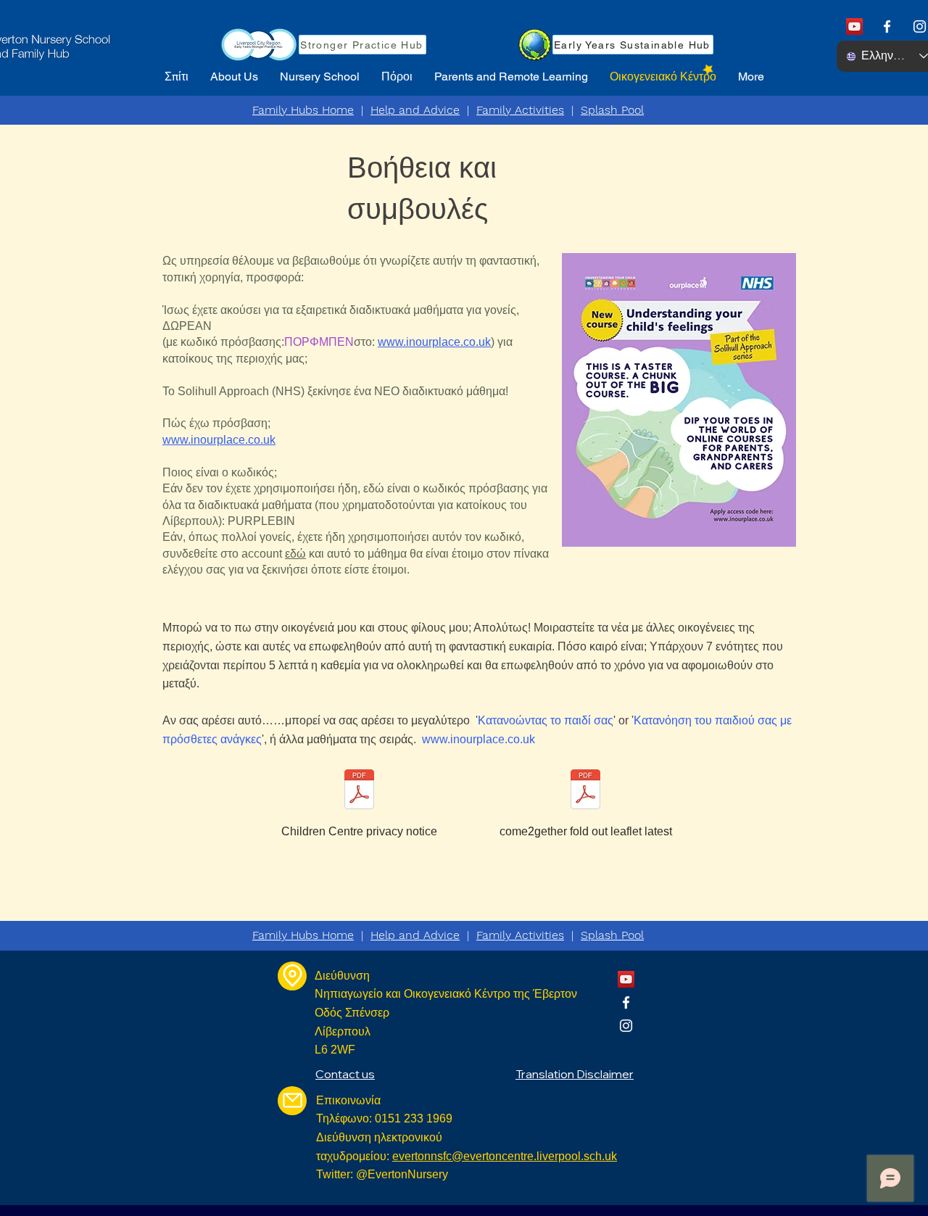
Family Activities (520, 110)
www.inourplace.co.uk (434, 342)
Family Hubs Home (303, 110)
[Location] (292, 975)
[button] (234, 77)
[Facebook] (887, 26)
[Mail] (292, 1100)
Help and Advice (415, 110)
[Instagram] (919, 26)
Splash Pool (612, 110)
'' (546, 720)
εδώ (295, 553)
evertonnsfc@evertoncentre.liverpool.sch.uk (504, 1156)
